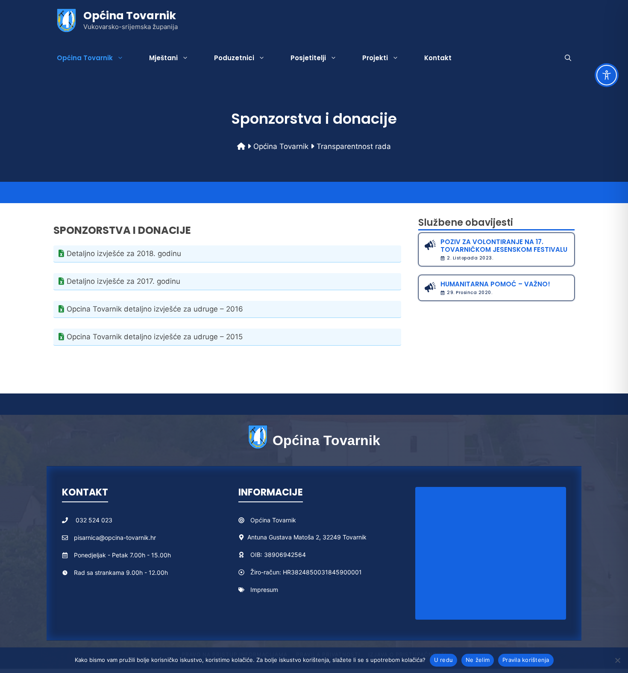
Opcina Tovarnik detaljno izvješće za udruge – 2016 (155, 309)
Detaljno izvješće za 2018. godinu (124, 253)
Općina (261, 520)
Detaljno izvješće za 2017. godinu (123, 281)
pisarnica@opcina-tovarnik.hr (115, 537)
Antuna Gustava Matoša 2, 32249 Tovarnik (307, 537)
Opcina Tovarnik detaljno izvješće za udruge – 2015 (155, 336)
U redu (443, 659)
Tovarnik (284, 520)
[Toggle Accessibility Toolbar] (607, 75)
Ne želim (478, 659)
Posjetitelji (308, 57)
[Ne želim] (617, 660)
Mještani (163, 57)
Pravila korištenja (525, 659)
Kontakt (438, 57)
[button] (568, 58)
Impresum (264, 589)
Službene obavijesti (465, 222)
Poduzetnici (234, 57)
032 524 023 (94, 520)
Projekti (375, 57)
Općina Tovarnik (129, 15)
